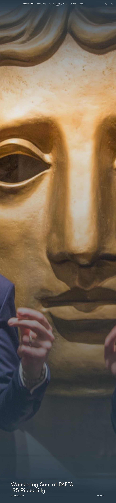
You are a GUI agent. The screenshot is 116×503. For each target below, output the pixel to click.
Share (100, 496)
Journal (73, 4)
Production (41, 4)
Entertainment (28, 4)
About (81, 4)
